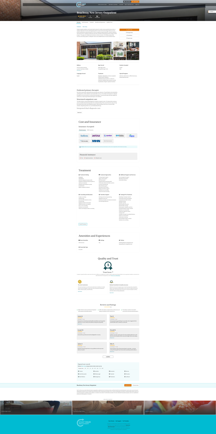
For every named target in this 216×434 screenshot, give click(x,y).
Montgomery (97, 376)
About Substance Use (129, 4)
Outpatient (100, 75)
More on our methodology (115, 275)
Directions (79, 70)
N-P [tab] (95, 368)
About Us (137, 4)
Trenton (81, 371)
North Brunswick (82, 374)
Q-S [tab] (97, 368)
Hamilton (97, 371)
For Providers (126, 421)
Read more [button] (80, 324)
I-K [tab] (90, 368)
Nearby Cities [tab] (81, 368)
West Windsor (82, 376)
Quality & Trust (109, 22)
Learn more (80, 291)
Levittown (128, 376)
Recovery (121, 4)
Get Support (118, 421)
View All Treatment (82, 224)
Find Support (135, 1)
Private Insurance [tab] (82, 130)
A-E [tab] (85, 368)
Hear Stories (128, 1)
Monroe (127, 371)
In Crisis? (211, 11)
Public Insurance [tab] (90, 130)
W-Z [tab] (102, 368)
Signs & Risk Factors (102, 4)
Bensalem (112, 371)
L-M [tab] (92, 368)
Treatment (92, 22)
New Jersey (83, 366)
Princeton (128, 374)
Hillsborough (97, 374)
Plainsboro (112, 376)
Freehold (112, 374)
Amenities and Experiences (100, 22)
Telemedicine (105, 75)
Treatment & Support (113, 4)
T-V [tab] (100, 368)
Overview (78, 22)
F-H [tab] (87, 368)
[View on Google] (83, 319)
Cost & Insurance (85, 22)
